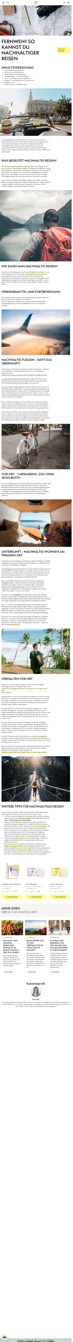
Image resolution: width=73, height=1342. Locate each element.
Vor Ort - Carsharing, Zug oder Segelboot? (17, 78)
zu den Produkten (12, 897)
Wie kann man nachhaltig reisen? (14, 72)
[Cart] (68, 2)
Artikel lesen (8, 972)
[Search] (8, 2)
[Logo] (36, 2)
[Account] (64, 2)
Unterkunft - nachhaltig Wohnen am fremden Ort (19, 80)
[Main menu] (3, 2)
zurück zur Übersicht (61, 50)
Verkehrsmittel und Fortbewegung (14, 74)
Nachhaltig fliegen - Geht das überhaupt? (16, 76)
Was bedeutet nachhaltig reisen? (14, 70)
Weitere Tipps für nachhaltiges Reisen (15, 84)
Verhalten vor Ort (9, 82)
